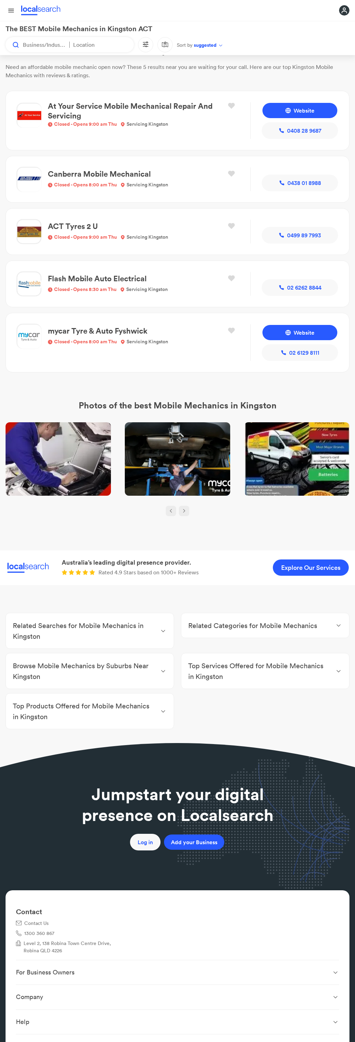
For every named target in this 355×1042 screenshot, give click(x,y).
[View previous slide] (171, 511)
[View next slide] (184, 511)
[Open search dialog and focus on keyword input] (12, 44)
